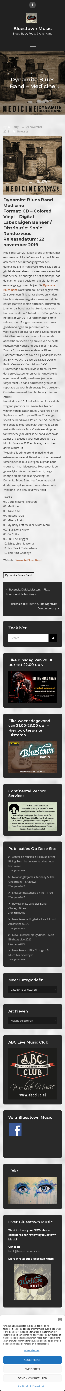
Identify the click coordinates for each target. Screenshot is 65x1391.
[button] (60, 1319)
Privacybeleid (38, 1386)
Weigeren (32, 1369)
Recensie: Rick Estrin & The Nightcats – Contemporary (35, 606)
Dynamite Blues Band (18, 575)
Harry (15, 127)
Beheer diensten (32, 1350)
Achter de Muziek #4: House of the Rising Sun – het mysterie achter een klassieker (32, 861)
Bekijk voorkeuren (32, 1378)
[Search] (52, 638)
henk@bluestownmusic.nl (24, 1251)
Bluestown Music (33, 28)
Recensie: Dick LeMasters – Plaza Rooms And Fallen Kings (28, 592)
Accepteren (33, 1359)
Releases (22, 131)
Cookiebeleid (24, 1386)
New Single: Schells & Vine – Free (32, 892)
